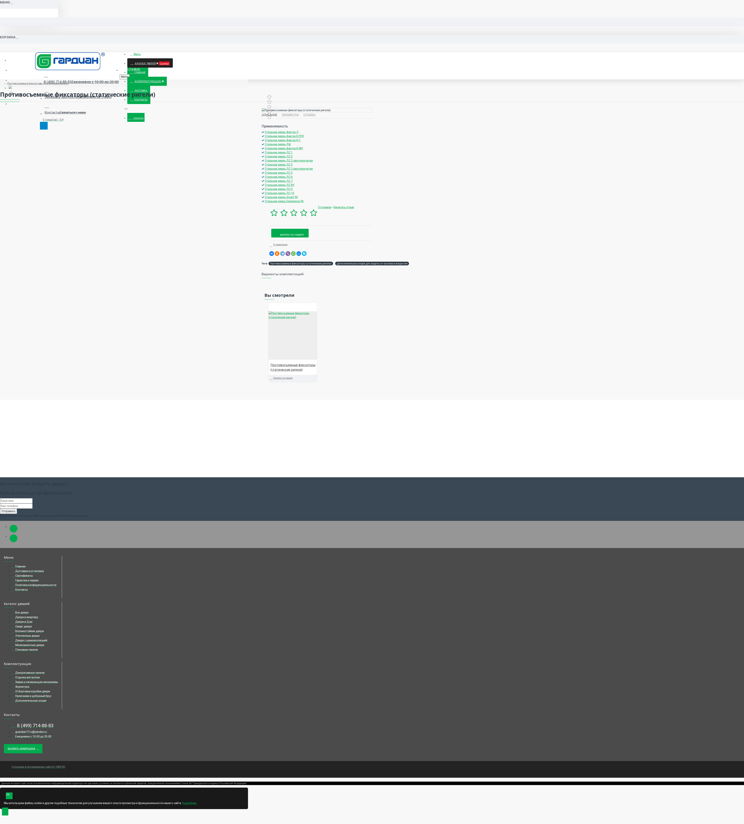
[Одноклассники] (277, 253)
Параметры (290, 114)
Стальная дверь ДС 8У (279, 185)
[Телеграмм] (13, 528)
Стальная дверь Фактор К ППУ (284, 136)
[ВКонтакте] (271, 253)
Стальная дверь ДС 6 (279, 176)
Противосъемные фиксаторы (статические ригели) (38, 83)
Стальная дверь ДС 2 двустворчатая (289, 160)
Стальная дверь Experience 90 (284, 201)
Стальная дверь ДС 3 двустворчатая (289, 168)
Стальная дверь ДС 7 (279, 180)
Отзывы (309, 114)
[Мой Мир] (298, 253)
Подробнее (189, 803)
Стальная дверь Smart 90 (281, 197)
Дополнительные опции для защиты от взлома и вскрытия (372, 263)
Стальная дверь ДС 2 (279, 156)
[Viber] (288, 253)
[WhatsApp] (293, 253)
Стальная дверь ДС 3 (279, 164)
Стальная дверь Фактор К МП (284, 148)
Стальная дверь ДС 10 (279, 193)
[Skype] (304, 253)
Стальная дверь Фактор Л (281, 132)
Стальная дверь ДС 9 (279, 189)
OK (7, 794)
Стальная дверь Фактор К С (283, 140)
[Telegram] (282, 253)
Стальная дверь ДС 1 (279, 152)
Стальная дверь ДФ (278, 144)
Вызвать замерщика (21, 748)
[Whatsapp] (13, 538)
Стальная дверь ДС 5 (279, 172)
